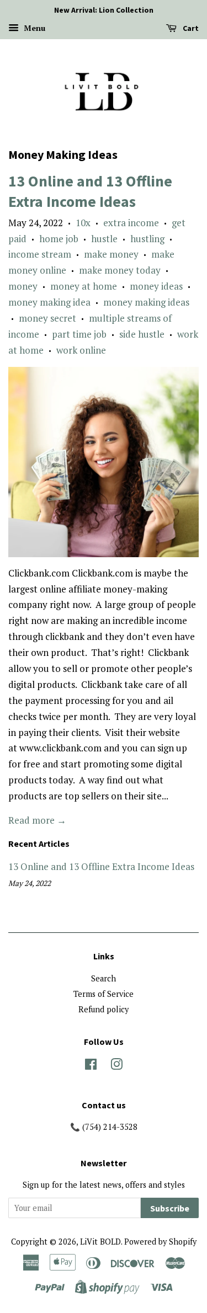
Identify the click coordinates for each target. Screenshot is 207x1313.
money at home (83, 286)
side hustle (141, 334)
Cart (190, 28)
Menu (33, 28)
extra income (131, 222)
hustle (104, 238)
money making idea (49, 302)
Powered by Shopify (160, 1241)
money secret (47, 318)
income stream (39, 254)
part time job (79, 334)
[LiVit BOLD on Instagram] (116, 1066)
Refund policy (103, 1009)
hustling (147, 238)
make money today (120, 270)
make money (111, 254)
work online (81, 350)
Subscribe (169, 1208)
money (23, 286)
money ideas (156, 286)
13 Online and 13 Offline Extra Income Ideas (90, 191)
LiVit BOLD (100, 1241)
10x (83, 222)
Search (103, 978)
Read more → (37, 820)
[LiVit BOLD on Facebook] (90, 1066)
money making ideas (146, 302)
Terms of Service (103, 994)
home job (58, 238)
